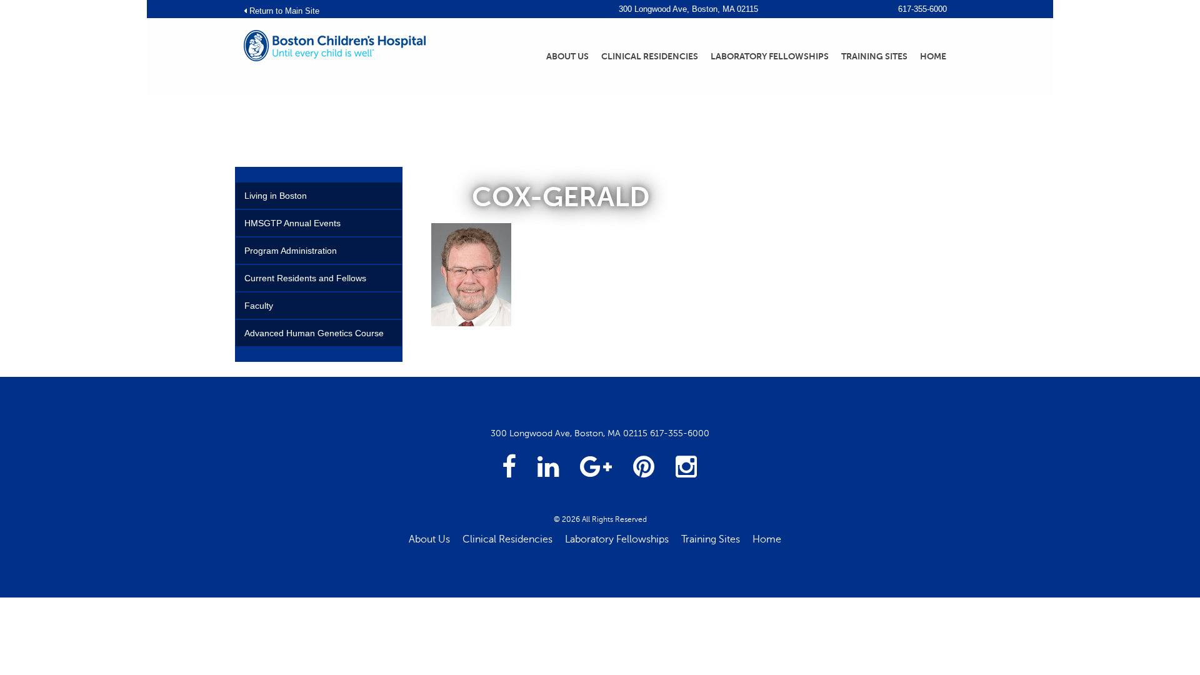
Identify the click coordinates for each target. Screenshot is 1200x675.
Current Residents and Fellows (305, 278)
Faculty (258, 306)
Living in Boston (275, 196)
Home (933, 56)
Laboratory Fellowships (770, 56)
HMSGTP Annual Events (292, 223)
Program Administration (290, 251)
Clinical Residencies (649, 56)
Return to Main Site (283, 11)
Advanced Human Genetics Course (314, 333)
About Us (567, 56)
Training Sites (874, 56)
